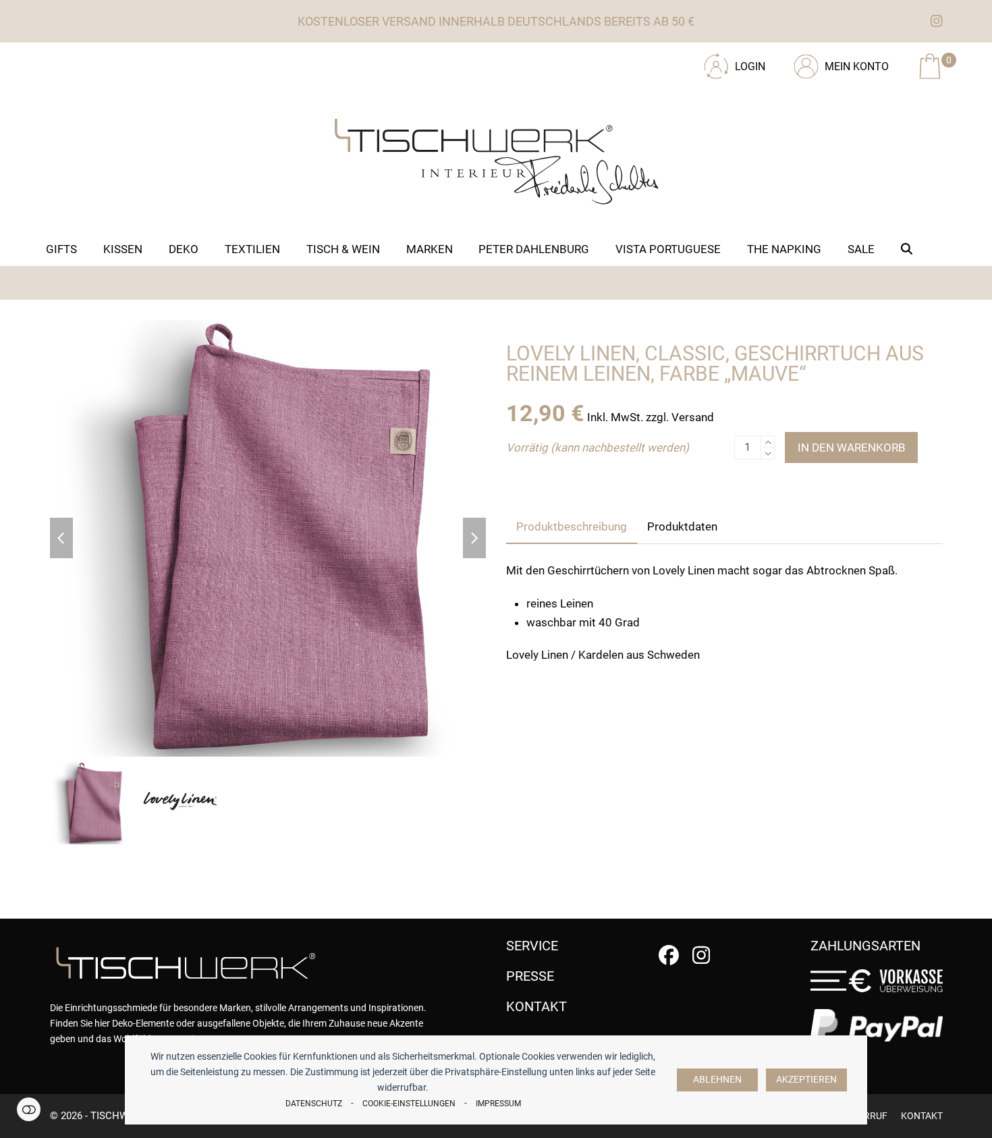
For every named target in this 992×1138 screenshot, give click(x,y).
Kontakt (922, 1115)
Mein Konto (857, 66)
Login (750, 66)
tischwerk (118, 1116)
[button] (907, 249)
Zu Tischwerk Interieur (141, 61)
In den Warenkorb (852, 447)
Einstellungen (28, 1109)
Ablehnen (717, 1079)
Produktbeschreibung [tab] (571, 526)
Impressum (498, 1103)
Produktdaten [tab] (682, 526)
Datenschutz (313, 1103)
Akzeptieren (806, 1079)
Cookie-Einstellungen (409, 1103)
